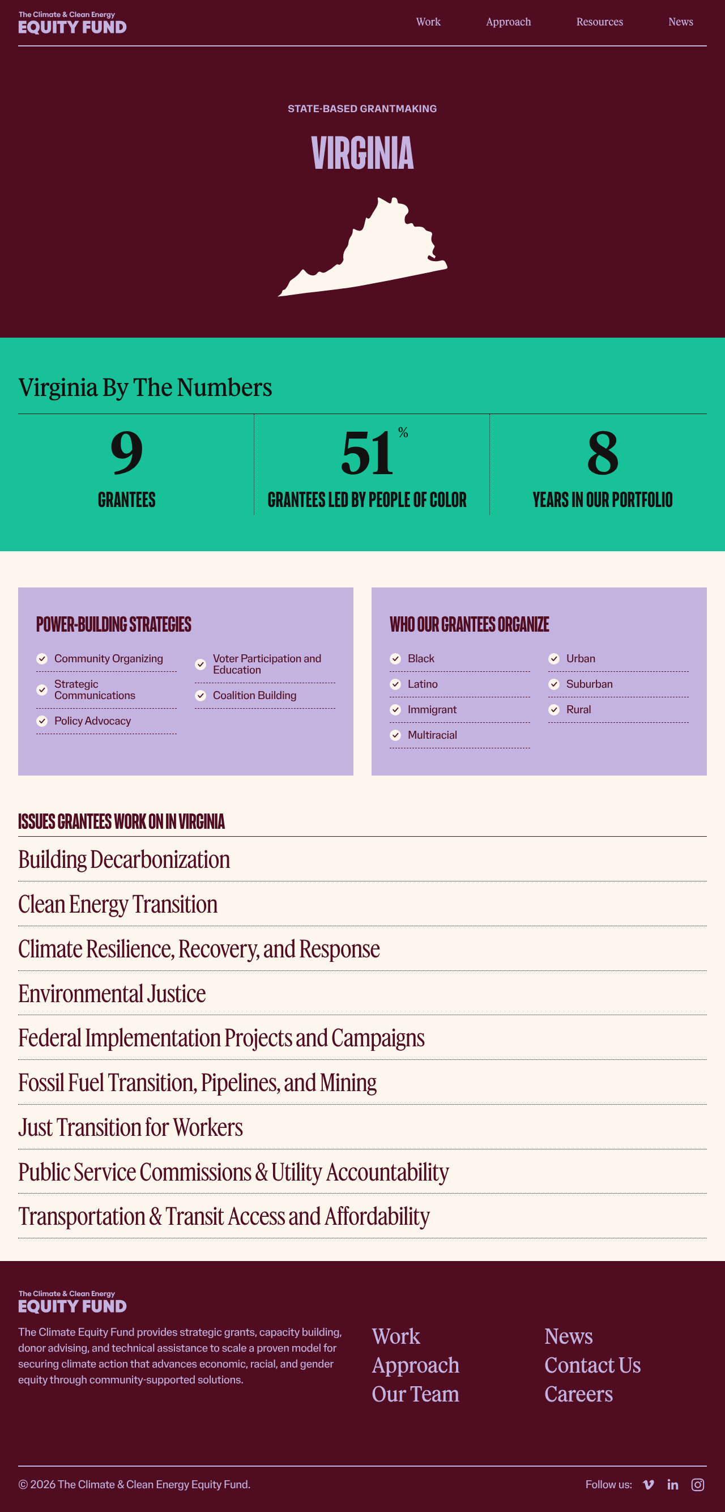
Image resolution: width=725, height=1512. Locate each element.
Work (428, 21)
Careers (578, 1393)
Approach (508, 21)
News (680, 21)
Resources (600, 21)
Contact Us (592, 1364)
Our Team (415, 1393)
